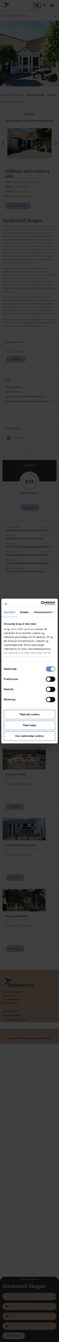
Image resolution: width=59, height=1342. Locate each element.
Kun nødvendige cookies (29, 736)
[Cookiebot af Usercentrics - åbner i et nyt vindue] (41, 603)
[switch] (50, 679)
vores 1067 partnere (22, 629)
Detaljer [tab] (24, 612)
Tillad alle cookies (29, 714)
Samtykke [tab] (9, 612)
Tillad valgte (29, 725)
